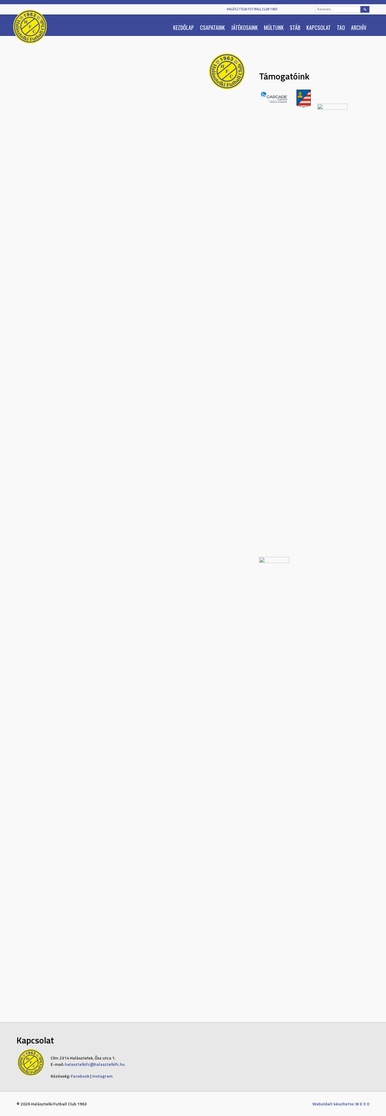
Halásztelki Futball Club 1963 (252, 9)
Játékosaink (244, 27)
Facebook (80, 1076)
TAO (341, 27)
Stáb (295, 27)
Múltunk (274, 27)
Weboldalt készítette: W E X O (340, 1104)
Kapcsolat (318, 27)
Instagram (102, 1076)
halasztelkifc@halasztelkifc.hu (95, 1064)
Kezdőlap (183, 27)
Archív (358, 27)
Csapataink (212, 27)
